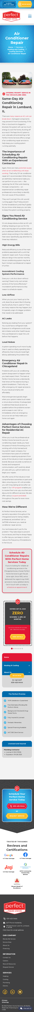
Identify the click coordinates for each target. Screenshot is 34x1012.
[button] (30, 16)
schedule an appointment (17, 587)
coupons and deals (19, 496)
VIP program (17, 488)
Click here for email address (13, 930)
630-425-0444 (17, 682)
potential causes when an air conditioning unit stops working (16, 170)
